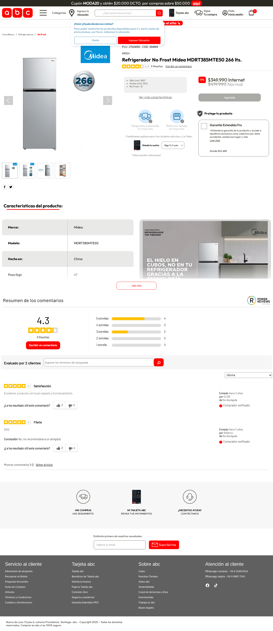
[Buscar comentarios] (159, 362)
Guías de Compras (15, 587)
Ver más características (155, 97)
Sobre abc (144, 581)
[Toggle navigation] (43, 13)
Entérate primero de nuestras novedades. (118, 536)
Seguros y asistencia (83, 597)
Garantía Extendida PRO (85, 602)
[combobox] (173, 145)
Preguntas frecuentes (16, 581)
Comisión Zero (80, 592)
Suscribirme (167, 545)
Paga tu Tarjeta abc (82, 587)
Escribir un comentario (179, 66)
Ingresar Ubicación (139, 40)
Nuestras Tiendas (148, 576)
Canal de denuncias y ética (153, 592)
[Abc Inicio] (16, 13)
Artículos (9, 592)
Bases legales (146, 607)
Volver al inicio (44, 464)
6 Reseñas (157, 66)
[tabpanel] (58, 100)
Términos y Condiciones (18, 597)
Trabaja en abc (146, 602)
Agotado (229, 97)
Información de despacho (19, 571)
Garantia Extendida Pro (226, 125)
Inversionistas (145, 597)
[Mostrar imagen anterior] (8, 100)
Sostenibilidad (146, 587)
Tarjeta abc (78, 571)
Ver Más (137, 285)
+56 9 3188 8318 (238, 571)
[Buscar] (159, 13)
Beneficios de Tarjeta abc (85, 576)
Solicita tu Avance (81, 581)
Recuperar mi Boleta (16, 576)
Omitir (95, 40)
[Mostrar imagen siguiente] (107, 100)
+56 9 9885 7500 (235, 576)
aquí (196, 3)
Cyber (141, 571)
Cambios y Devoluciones (18, 602)
